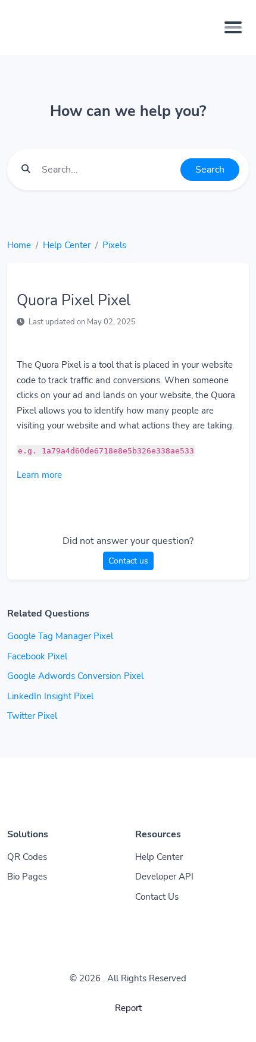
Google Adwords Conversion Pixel (75, 676)
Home (19, 245)
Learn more (39, 475)
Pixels (114, 245)
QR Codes (27, 857)
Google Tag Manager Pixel (60, 636)
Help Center (66, 245)
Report (128, 1008)
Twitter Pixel (32, 716)
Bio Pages (27, 877)
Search (209, 169)
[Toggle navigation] (233, 27)
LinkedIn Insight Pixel (50, 696)
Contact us (128, 561)
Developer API (164, 877)
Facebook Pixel (37, 656)
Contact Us (157, 897)
